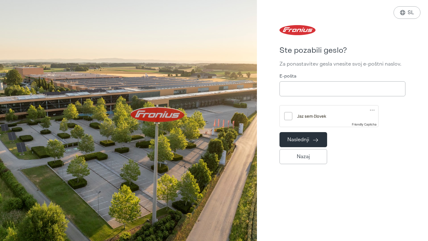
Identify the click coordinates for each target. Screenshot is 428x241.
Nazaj (303, 156)
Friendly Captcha (364, 124)
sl (407, 12)
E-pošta (287, 76)
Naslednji (302, 139)
